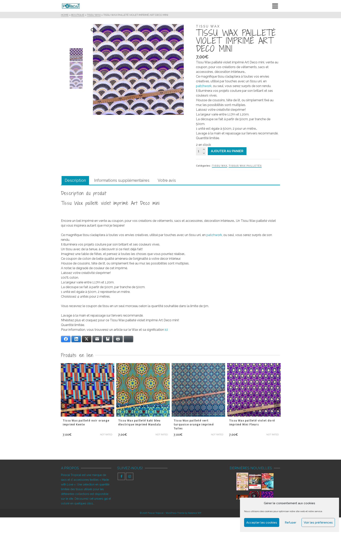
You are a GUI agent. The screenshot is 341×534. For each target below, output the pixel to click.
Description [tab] (75, 180)
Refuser (290, 522)
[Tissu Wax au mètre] (268, 497)
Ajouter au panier (227, 151)
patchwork (204, 86)
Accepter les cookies (261, 522)
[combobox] (238, 67)
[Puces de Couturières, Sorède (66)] (242, 481)
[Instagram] (129, 476)
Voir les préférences (318, 522)
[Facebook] (121, 476)
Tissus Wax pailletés (245, 165)
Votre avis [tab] (167, 180)
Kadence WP (194, 513)
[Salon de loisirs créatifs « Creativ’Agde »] (268, 481)
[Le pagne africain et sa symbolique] (255, 497)
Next (277, 405)
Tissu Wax (219, 165)
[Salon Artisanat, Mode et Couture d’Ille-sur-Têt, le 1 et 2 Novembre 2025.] (242, 497)
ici (167, 330)
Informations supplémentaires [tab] (121, 180)
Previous (64, 405)
